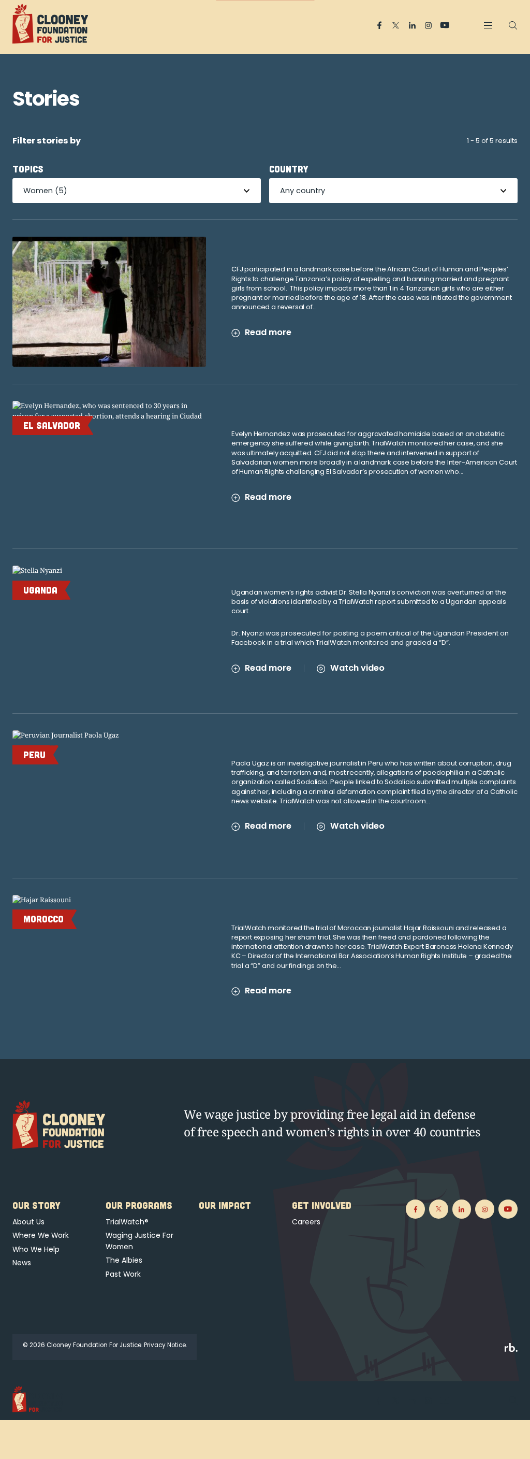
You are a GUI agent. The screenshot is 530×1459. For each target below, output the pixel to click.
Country (288, 169)
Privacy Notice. (165, 1345)
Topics (27, 169)
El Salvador (51, 425)
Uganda (40, 590)
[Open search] (513, 25)
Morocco (43, 918)
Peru (34, 754)
